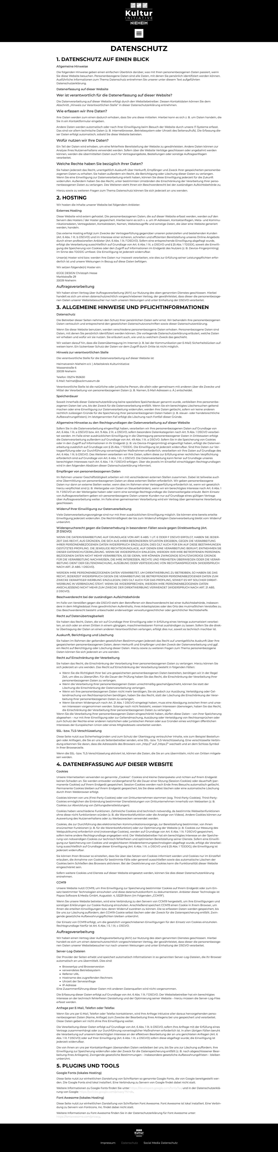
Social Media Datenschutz (161, 1142)
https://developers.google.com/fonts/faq (156, 1088)
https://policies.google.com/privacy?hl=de (106, 1091)
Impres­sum (107, 1142)
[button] (139, 33)
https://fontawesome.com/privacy (78, 1116)
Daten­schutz (129, 1142)
